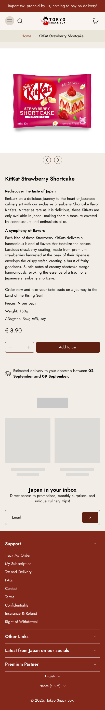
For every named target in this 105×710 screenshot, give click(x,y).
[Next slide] (58, 160)
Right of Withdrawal (21, 622)
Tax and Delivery (18, 572)
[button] (68, 347)
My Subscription (18, 563)
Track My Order (18, 555)
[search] (19, 21)
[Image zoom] (52, 100)
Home (26, 36)
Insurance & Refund (21, 613)
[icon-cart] (94, 21)
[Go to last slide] (47, 160)
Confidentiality (17, 605)
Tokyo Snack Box (60, 700)
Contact (11, 588)
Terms (9, 596)
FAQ (8, 580)
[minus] (10, 347)
